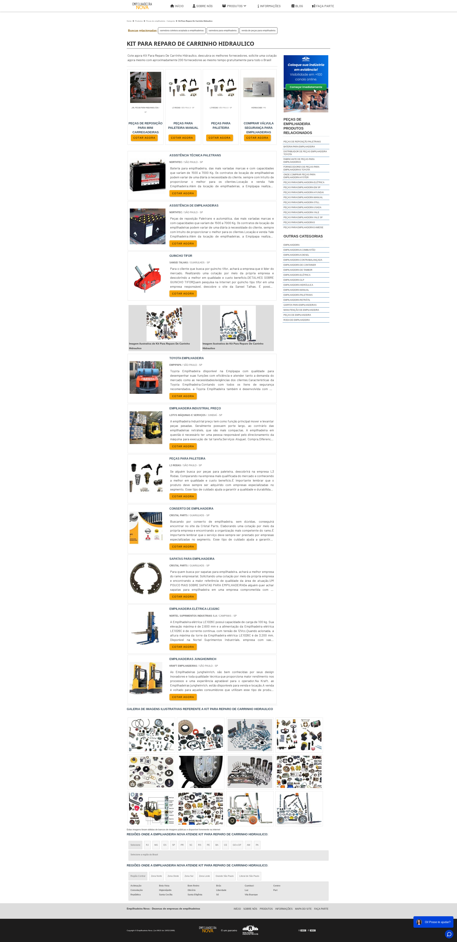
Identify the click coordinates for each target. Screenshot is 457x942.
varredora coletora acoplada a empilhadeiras (182, 30)
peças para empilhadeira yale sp (303, 217)
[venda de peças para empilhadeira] (250, 735)
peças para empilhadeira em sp (301, 187)
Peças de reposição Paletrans (302, 141)
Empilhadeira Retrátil (296, 300)
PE (208, 845)
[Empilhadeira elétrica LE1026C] (146, 642)
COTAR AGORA (144, 137)
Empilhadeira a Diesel (296, 255)
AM (248, 845)
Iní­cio (237, 909)
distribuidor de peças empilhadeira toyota (305, 153)
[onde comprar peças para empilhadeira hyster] (151, 735)
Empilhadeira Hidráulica (298, 285)
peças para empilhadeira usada (302, 207)
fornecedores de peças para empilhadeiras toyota (301, 168)
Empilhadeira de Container (299, 265)
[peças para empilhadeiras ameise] (299, 772)
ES (165, 845)
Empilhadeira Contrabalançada (302, 260)
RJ (147, 845)
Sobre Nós (204, 6)
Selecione (135, 845)
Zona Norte (156, 876)
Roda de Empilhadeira (296, 320)
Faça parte (325, 6)
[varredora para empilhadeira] (200, 735)
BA (216, 845)
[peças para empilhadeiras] (200, 772)
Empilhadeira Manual (296, 290)
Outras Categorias (303, 236)
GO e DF (237, 845)
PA (257, 845)
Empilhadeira (291, 245)
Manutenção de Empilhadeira (301, 310)
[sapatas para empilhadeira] (146, 592)
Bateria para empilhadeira (299, 146)
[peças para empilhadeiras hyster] (200, 809)
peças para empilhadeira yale (301, 212)
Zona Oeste (173, 876)
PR (182, 845)
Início (179, 6)
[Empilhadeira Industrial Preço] (146, 441)
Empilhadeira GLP (293, 280)
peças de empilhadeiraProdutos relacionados (297, 126)
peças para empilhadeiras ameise (303, 227)
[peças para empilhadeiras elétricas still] (151, 772)
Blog (299, 6)
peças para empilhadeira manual (303, 197)
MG (156, 845)
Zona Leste (204, 876)
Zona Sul (189, 876)
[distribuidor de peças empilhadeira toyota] (299, 735)
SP (173, 845)
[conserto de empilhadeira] (146, 542)
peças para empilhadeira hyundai (303, 192)
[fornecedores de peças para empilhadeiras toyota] (250, 772)
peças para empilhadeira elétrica (303, 182)
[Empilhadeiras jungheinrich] (146, 692)
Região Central (137, 876)
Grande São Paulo (225, 876)
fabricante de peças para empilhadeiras (298, 160)
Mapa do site (303, 909)
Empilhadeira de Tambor (297, 270)
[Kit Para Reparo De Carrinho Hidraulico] (164, 323)
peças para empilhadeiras (299, 222)
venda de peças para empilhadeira (258, 30)
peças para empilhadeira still (301, 202)
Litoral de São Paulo (249, 876)
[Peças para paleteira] (146, 492)
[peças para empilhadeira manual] (299, 809)
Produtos (235, 6)
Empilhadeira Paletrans (298, 295)
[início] (142, 6)
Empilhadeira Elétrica (296, 275)
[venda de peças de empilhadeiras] (151, 809)
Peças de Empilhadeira (297, 315)
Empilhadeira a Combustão (299, 250)
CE (225, 845)
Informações (270, 6)
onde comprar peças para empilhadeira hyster (299, 176)
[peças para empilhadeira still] (250, 809)
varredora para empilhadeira (223, 30)
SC (190, 845)
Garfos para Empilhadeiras (300, 305)
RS (199, 845)
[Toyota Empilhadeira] (146, 391)
